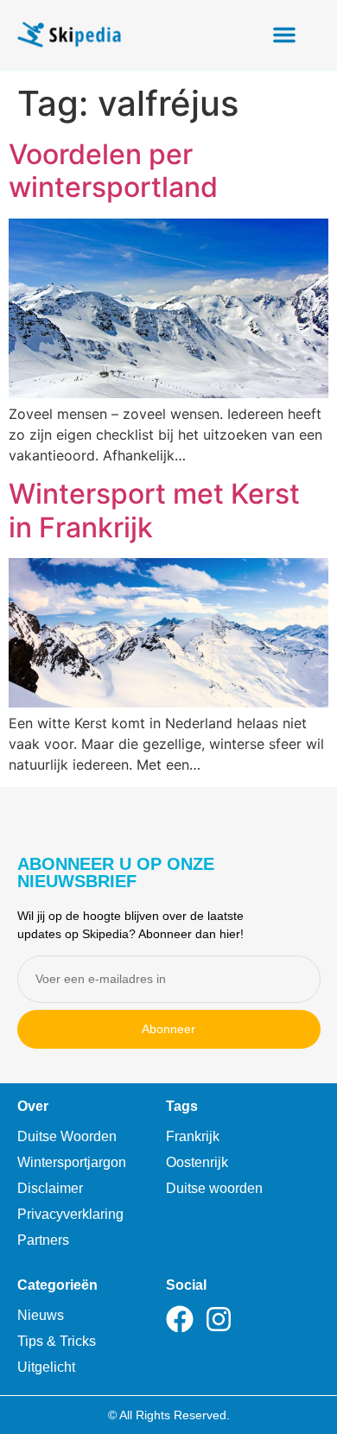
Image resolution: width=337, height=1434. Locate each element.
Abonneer (168, 1029)
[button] (284, 34)
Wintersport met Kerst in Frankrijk (154, 510)
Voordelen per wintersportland (113, 170)
